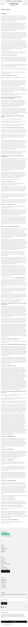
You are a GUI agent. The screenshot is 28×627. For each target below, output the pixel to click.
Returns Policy (3, 580)
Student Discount (4, 567)
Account (2, 546)
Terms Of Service (4, 582)
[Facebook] (1, 607)
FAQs (2, 565)
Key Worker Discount (4, 568)
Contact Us (3, 550)
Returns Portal (3, 562)
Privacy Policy (3, 579)
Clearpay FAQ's (4, 587)
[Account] (23, 3)
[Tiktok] (5, 607)
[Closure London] (14, 3)
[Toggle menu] (1, 3)
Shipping (2, 560)
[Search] (4, 3)
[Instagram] (3, 607)
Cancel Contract (5, 571)
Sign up (4, 603)
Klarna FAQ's (3, 585)
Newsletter (3, 551)
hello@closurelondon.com (20, 277)
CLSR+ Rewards (4, 548)
